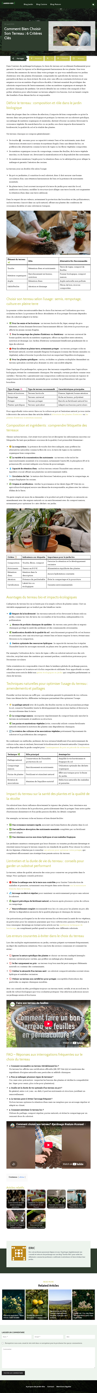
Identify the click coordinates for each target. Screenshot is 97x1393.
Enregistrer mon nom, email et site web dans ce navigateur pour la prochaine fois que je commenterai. (43, 1343)
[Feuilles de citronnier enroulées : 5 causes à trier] (37, 1304)
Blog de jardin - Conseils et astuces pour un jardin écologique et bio (13, 1311)
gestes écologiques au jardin (50, 672)
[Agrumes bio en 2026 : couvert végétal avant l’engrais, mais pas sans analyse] (60, 1304)
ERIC (32, 1248)
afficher (21, 1177)
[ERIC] (18, 1254)
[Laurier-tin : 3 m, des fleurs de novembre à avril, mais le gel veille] (83, 1304)
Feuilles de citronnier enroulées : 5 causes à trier (37, 1316)
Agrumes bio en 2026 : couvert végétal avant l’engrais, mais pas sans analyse (58, 1314)
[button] (93, 4)
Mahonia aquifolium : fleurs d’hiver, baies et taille (13, 1316)
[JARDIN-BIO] (8, 4)
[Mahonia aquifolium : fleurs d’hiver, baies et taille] (13, 1304)
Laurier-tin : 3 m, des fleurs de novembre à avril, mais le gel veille (83, 1315)
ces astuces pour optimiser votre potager (63, 850)
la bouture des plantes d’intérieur (67, 414)
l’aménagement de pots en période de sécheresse (67, 747)
